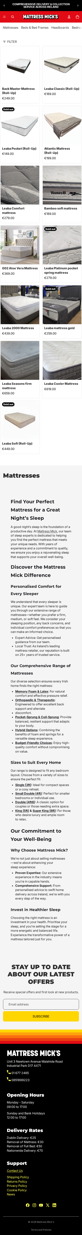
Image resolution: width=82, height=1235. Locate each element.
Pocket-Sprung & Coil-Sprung (37, 717)
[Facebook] (27, 1205)
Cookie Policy (17, 1190)
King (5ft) (22, 811)
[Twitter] (47, 1205)
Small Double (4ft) (28, 793)
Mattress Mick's (45, 1221)
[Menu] (4, 16)
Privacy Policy (17, 1186)
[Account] (69, 17)
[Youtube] (41, 1205)
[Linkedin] (54, 1205)
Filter (12, 42)
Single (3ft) (23, 785)
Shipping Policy (18, 1177)
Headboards (60, 27)
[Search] (12, 17)
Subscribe (41, 1016)
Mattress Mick (47, 531)
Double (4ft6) (25, 802)
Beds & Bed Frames (34, 27)
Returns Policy (17, 1181)
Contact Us (15, 1170)
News (11, 1194)
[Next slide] (78, 5)
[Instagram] (34, 1205)
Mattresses (10, 27)
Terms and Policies (41, 1229)
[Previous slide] (4, 5)
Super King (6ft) (44, 811)
